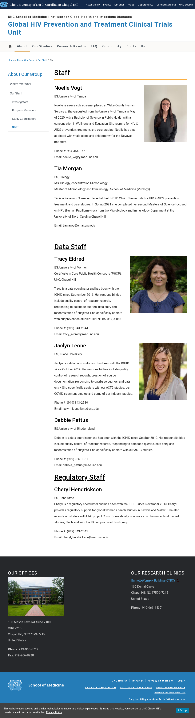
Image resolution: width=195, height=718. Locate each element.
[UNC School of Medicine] (36, 684)
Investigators (20, 102)
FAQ (94, 46)
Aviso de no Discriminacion (169, 692)
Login (181, 680)
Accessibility (93, 4)
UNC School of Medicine (27, 17)
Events (107, 4)
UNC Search (186, 4)
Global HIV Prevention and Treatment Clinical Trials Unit (90, 28)
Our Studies (42, 46)
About (22, 46)
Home (9, 46)
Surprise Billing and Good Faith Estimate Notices (157, 699)
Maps (131, 4)
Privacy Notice (54, 712)
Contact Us (135, 46)
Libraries (119, 4)
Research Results (71, 46)
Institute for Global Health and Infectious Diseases (91, 17)
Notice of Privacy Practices (100, 687)
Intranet (138, 680)
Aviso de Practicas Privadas (136, 687)
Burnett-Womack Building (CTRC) (153, 580)
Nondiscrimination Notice (170, 687)
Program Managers (24, 110)
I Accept (182, 710)
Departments (145, 4)
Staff (15, 127)
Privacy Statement (161, 680)
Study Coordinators (24, 118)
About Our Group (26, 60)
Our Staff (42, 60)
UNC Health (120, 680)
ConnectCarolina (166, 4)
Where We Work (20, 84)
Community (111, 46)
